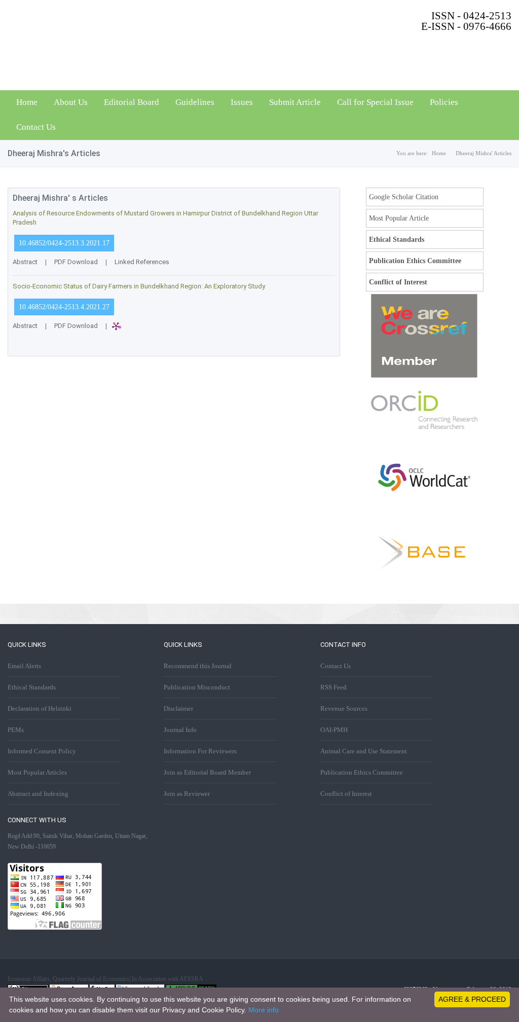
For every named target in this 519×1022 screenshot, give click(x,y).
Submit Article (295, 102)
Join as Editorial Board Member (207, 772)
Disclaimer (178, 708)
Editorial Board (131, 102)
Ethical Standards (396, 239)
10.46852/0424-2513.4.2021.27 (64, 307)
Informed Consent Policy (42, 751)
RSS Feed (333, 687)
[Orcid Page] (424, 426)
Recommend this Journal (198, 666)
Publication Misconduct (197, 687)
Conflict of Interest (398, 282)
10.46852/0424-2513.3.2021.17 (64, 243)
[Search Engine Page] (424, 583)
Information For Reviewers (200, 751)
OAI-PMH (334, 730)
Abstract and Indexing (38, 793)
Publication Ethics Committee (415, 261)
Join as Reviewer (187, 793)
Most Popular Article (399, 218)
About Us (71, 102)
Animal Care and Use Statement (363, 751)
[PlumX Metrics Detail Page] (134, 331)
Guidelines (194, 102)
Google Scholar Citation (403, 197)
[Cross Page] (424, 375)
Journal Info (180, 730)
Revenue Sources (343, 708)
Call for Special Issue (375, 102)
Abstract (25, 262)
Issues (242, 102)
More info (263, 1010)
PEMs (16, 730)
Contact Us (36, 127)
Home (27, 102)
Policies (444, 102)
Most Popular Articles (37, 772)
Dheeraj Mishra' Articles (483, 153)
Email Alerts (24, 666)
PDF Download (76, 262)
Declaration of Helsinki (39, 708)
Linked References (142, 262)
